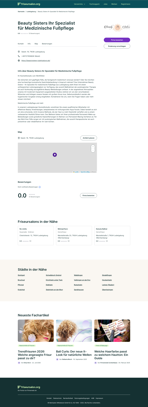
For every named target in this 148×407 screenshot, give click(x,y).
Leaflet (76, 172)
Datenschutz (57, 398)
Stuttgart (21, 275)
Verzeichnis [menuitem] (78, 4)
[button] (54, 155)
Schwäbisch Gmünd (53, 275)
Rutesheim (78, 285)
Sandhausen (79, 290)
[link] (36, 235)
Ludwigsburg (31, 11)
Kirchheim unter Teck (54, 280)
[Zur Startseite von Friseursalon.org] (29, 4)
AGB (92, 398)
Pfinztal (21, 285)
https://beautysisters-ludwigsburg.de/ (35, 61)
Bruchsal (21, 280)
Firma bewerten (88, 195)
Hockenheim (107, 280)
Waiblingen (78, 275)
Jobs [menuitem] (105, 4)
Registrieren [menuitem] (125, 4)
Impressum (99, 398)
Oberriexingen (107, 290)
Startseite (21, 11)
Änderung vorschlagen (117, 46)
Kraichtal (21, 290)
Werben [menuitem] (114, 4)
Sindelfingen (107, 275)
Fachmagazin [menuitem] (95, 4)
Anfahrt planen (88, 138)
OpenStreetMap (85, 172)
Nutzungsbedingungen (82, 398)
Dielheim (49, 285)
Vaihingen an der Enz (82, 280)
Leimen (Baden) (108, 285)
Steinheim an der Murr (54, 290)
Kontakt (49, 398)
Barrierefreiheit (68, 398)
